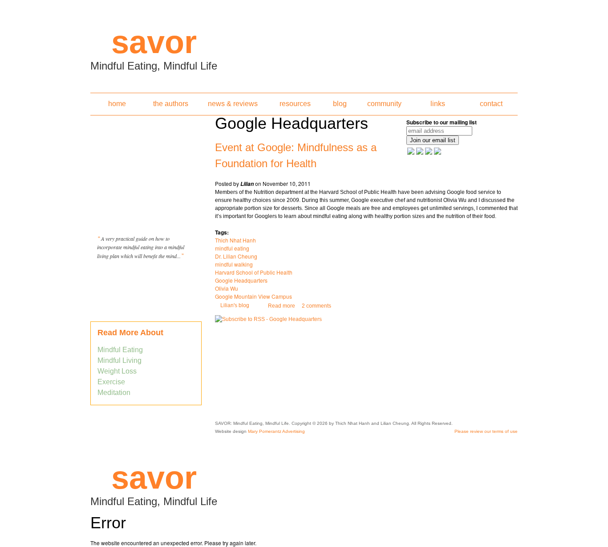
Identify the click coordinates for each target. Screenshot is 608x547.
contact (491, 103)
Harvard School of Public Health (253, 272)
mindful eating (232, 248)
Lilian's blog (234, 305)
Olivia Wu (226, 288)
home (117, 103)
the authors (170, 103)
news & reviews (233, 103)
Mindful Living (119, 360)
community (384, 103)
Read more (281, 306)
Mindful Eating (120, 350)
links (437, 103)
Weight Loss (117, 371)
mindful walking (234, 264)
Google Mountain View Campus (253, 296)
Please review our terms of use (486, 431)
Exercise (111, 382)
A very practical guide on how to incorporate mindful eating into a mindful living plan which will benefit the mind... (140, 247)
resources (295, 103)
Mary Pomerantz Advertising (276, 431)
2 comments (316, 306)
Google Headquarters (241, 280)
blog (340, 103)
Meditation (113, 392)
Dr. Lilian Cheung (236, 256)
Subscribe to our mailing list (441, 122)
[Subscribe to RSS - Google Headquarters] (268, 319)
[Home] (304, 43)
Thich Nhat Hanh (235, 240)
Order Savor (146, 278)
